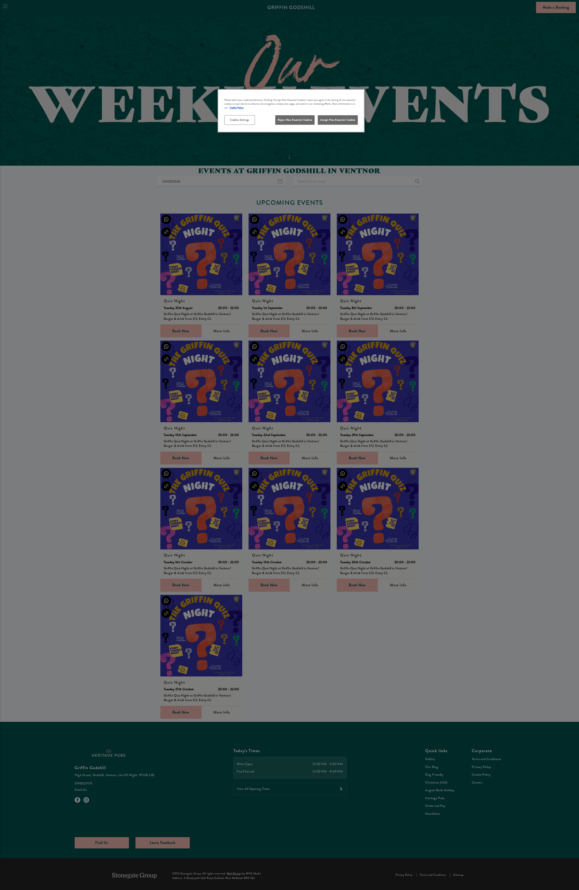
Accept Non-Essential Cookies (337, 120)
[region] (291, 111)
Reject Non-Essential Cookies (295, 120)
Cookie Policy (237, 107)
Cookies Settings (239, 120)
